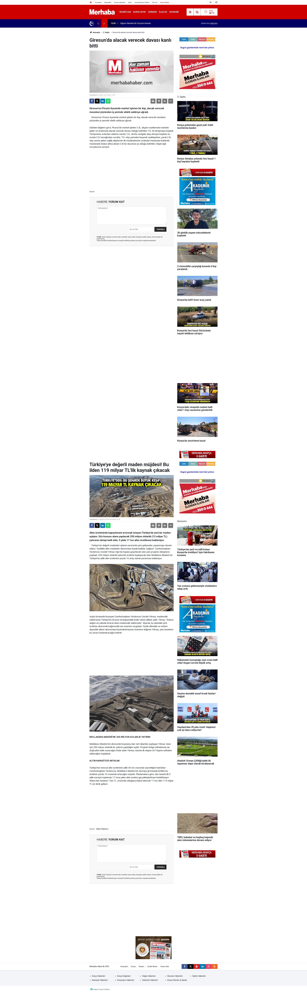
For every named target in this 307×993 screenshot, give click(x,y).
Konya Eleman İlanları (142, 2)
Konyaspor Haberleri (125, 980)
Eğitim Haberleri (199, 976)
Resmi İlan (125, 12)
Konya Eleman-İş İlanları (177, 980)
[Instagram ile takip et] (209, 966)
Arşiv (130, 2)
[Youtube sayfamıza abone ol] (197, 966)
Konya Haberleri (98, 976)
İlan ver (154, 2)
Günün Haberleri (119, 2)
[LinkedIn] (102, 101)
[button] (158, 101)
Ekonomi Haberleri (175, 976)
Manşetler (107, 2)
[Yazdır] (153, 101)
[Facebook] (91, 101)
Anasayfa (96, 32)
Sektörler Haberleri (150, 980)
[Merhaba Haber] (102, 12)
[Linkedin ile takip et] (203, 966)
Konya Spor (139, 12)
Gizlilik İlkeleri (152, 967)
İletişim (141, 967)
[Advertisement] (131, 169)
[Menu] (190, 12)
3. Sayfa (106, 32)
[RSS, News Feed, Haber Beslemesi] (215, 966)
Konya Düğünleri (124, 976)
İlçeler (163, 12)
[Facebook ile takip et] (185, 966)
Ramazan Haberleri (100, 980)
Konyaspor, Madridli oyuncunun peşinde (136, 23)
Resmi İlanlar (164, 2)
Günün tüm (209, 23)
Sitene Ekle (164, 967)
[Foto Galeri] (216, 2)
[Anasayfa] (90, 2)
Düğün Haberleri (149, 976)
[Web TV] (210, 2)
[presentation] (98, 23)
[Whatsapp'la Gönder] (108, 101)
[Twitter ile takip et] (191, 966)
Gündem (152, 12)
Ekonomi (174, 12)
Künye (133, 967)
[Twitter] (97, 101)
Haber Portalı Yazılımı (102, 989)
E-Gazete (98, 2)
